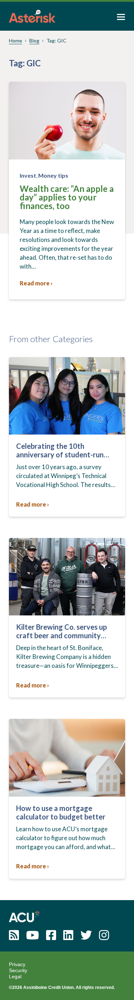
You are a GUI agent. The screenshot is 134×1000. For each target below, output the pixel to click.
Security (18, 970)
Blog (34, 40)
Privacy (17, 964)
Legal (15, 976)
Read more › (36, 283)
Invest (28, 175)
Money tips (53, 175)
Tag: (56, 40)
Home (15, 40)
